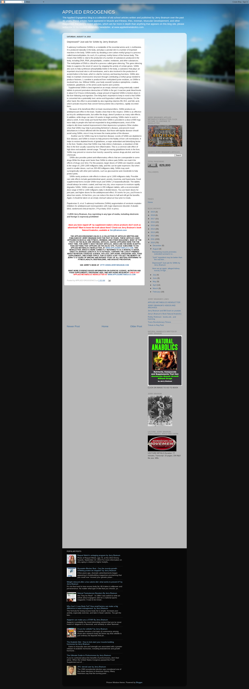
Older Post (136, 326)
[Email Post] (109, 280)
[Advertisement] (104, 305)
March (155, 288)
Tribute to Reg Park (156, 325)
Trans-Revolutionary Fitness (159, 322)
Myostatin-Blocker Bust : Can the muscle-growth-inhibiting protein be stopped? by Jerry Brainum (97, 569)
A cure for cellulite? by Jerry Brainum (92, 629)
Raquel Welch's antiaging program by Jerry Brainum (98, 555)
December (157, 246)
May (155, 282)
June (155, 278)
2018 (153, 215)
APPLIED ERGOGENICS (88, 12)
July (155, 275)
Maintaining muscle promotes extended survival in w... (164, 253)
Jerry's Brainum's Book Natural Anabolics (164, 314)
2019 (153, 212)
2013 (153, 232)
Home (105, 326)
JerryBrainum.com (118, 230)
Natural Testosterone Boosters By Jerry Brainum (97, 593)
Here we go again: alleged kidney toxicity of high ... (166, 269)
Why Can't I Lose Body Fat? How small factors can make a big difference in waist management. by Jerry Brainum (92, 607)
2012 (153, 236)
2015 (153, 225)
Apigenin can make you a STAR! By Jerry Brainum (87, 620)
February (157, 292)
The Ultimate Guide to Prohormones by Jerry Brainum (89, 655)
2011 (153, 239)
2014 (153, 229)
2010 (153, 243)
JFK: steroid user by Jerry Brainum (91, 667)
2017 (153, 219)
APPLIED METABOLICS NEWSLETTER (164, 302)
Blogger (139, 682)
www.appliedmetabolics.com (119, 248)
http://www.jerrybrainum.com (114, 265)
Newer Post (73, 326)
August (156, 249)
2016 (153, 222)
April (155, 285)
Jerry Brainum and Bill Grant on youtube (164, 311)
